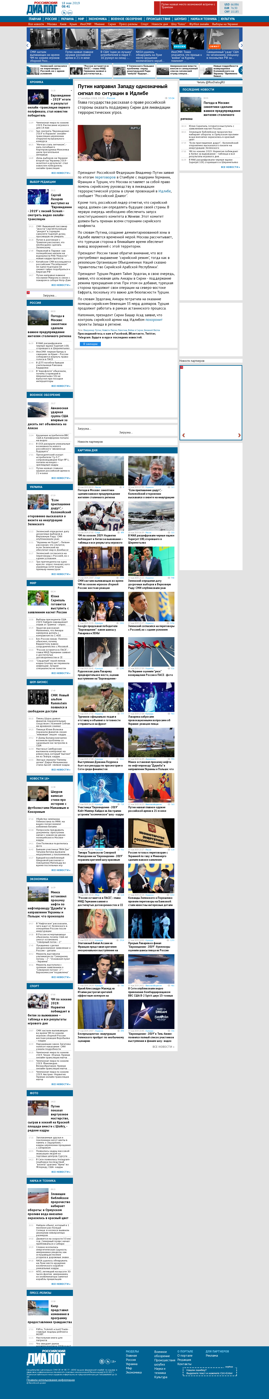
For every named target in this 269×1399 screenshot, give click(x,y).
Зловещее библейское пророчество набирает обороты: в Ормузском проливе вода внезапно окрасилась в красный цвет (214, 136)
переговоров (105, 177)
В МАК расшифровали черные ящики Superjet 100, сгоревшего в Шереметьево (53, 346)
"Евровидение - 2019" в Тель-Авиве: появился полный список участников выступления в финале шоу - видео (151, 1037)
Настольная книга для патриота (49, 1338)
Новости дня (160, 24)
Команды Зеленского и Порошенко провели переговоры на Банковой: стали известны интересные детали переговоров (150, 903)
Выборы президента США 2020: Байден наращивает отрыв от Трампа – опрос (52, 622)
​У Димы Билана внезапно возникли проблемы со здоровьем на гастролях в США (51, 742)
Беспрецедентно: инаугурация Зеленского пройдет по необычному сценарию (101, 1037)
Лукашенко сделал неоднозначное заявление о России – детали (53, 948)
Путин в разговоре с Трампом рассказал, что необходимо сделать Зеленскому (50, 244)
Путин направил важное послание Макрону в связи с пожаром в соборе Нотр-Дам (53, 277)
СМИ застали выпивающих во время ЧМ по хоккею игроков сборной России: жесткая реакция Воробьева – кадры (53, 1035)
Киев (63, 24)
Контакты (184, 1364)
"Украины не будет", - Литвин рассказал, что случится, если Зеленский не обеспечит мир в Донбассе (53, 546)
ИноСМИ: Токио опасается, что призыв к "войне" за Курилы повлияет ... (186, 56)
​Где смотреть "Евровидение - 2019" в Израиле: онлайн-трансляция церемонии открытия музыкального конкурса (53, 136)
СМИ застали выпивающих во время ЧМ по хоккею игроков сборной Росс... (44, 56)
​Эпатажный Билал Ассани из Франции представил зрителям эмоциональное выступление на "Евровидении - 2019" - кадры (98, 948)
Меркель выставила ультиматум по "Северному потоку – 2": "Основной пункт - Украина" (53, 958)
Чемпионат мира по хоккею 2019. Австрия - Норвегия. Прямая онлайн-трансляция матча (52, 1076)
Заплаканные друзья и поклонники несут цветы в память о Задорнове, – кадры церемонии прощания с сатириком (53, 1142)
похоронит (154, 319)
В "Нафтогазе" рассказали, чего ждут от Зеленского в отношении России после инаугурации (51, 927)
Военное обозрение (126, 19)
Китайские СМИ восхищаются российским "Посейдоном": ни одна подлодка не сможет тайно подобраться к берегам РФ (53, 266)
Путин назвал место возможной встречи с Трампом (188, 5)
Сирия (112, 24)
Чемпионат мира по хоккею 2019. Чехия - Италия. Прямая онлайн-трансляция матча (53, 1055)
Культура (228, 19)
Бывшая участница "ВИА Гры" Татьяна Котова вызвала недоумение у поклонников (52, 852)
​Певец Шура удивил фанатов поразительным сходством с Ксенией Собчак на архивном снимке (53, 722)
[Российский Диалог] (42, 13)
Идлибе (164, 191)
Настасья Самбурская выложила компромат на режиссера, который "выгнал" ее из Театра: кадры (53, 753)
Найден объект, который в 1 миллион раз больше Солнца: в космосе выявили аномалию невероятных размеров (52, 1230)
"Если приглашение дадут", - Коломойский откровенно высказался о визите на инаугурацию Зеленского (151, 495)
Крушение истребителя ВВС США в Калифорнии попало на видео (52, 438)
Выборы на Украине (225, 24)
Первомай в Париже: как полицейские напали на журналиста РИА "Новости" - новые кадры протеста (52, 254)
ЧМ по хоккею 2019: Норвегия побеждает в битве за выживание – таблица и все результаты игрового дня (100, 541)
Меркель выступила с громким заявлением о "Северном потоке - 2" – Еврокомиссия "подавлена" (52, 968)
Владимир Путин (92, 330)
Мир (81, 19)
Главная (35, 19)
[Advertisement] (154, 145)
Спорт (144, 24)
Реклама (212, 1355)
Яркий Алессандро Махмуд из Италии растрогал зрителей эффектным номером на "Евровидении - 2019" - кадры (96, 994)
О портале (185, 1355)
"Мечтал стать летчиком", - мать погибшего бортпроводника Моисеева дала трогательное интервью (52, 149)
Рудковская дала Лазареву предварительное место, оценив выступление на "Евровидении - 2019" (98, 677)
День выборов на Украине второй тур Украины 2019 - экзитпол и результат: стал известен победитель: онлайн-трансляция (52, 163)
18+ (70, 12)
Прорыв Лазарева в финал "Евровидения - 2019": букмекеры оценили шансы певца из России (149, 946)
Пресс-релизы (128, 24)
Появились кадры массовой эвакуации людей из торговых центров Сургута (52, 1153)
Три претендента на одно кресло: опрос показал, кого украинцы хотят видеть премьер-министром (53, 565)
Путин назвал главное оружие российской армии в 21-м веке (79, 54)
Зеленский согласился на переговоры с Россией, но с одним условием (53, 70)
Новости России (109, 330)
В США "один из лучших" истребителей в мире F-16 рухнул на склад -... (116, 54)
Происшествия (158, 19)
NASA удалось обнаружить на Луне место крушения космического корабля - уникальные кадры (51, 1264)
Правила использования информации (51, 1380)
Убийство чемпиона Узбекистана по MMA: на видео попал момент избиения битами (50, 823)
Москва (52, 24)
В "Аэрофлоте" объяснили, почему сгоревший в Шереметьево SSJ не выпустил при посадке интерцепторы (51, 376)
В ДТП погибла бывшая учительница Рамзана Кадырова (50, 365)
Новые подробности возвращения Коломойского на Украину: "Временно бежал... (226, 71)
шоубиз (180, 19)
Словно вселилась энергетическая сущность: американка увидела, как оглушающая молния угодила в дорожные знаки (52, 1252)
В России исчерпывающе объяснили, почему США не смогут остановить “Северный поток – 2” (52, 938)
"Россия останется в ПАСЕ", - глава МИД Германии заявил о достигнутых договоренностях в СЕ (53, 654)
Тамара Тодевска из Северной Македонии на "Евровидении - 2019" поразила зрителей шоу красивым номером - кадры (100, 858)
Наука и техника (203, 19)
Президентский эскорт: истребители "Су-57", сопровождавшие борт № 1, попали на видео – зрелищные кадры (52, 459)
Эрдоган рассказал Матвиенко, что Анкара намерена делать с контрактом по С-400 (49, 632)
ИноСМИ (85, 24)
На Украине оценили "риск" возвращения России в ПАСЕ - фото (150, 673)
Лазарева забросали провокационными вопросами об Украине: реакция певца (149, 720)
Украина (67, 19)
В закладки (90, 344)
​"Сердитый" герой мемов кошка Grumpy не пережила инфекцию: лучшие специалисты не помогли (52, 664)
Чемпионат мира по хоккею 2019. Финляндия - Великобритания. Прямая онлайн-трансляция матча (52, 1065)
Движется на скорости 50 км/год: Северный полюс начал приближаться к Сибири (53, 1241)
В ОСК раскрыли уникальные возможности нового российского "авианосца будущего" (53, 447)
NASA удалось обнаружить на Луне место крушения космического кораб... (150, 56)
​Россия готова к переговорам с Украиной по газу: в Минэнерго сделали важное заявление (148, 856)
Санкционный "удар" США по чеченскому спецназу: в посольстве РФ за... (223, 54)
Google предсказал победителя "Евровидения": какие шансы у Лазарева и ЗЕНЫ (97, 629)
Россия (51, 19)
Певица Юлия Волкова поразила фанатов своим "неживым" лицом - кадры (51, 732)
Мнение (100, 24)
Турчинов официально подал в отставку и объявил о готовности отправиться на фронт (99, 720)
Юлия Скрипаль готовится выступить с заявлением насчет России (211, 127)
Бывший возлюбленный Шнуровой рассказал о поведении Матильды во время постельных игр (51, 861)
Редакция (184, 1359)
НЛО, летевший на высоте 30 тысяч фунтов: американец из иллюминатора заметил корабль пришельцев (53, 1275)
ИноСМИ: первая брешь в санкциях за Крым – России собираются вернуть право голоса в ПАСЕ (52, 355)
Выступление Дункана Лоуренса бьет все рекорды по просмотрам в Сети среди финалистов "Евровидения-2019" (100, 767)
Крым (73, 24)
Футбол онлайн (199, 24)
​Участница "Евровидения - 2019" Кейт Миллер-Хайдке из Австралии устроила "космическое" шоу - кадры (101, 810)
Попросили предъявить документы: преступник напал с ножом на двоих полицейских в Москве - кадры (50, 835)
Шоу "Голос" (178, 24)
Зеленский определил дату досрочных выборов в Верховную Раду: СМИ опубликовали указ (52, 535)
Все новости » (60, 172)
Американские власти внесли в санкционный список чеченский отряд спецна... (184, 70)
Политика (122, 330)
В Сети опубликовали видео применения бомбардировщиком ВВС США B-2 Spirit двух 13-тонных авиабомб (150, 994)
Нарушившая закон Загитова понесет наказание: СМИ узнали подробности (53, 1046)
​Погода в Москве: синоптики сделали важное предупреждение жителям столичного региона (99, 493)
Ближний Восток (152, 330)
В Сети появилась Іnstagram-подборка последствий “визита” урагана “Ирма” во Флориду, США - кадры (53, 1163)
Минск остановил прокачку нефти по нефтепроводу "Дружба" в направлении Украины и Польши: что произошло (151, 767)
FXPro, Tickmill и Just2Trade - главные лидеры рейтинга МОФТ (52, 1332)
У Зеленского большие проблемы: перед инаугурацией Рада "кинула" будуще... (140, 70)
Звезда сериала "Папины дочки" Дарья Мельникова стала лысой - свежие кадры (53, 762)
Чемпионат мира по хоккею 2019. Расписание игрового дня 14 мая (52, 125)
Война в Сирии (135, 330)
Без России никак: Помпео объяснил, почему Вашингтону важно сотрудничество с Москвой (52, 643)
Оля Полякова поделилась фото (52, 844)
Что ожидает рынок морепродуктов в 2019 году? (53, 1344)
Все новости (36, 24)
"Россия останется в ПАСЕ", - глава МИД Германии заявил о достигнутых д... (96, 70)
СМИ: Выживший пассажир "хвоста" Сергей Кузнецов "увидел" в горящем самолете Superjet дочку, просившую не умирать (51, 231)
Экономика (97, 19)
